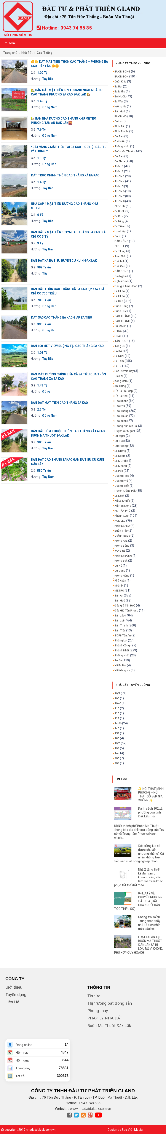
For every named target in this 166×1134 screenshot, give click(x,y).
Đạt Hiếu (120, 141)
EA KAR (119, 351)
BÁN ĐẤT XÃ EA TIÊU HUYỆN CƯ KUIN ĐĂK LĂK (64, 260)
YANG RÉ (120, 550)
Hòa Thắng (122, 411)
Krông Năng (122, 575)
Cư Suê (119, 440)
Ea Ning (119, 221)
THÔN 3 (119, 176)
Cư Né (118, 565)
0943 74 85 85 (76, 28)
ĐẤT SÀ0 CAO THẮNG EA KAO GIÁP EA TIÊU (61, 317)
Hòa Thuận (121, 415)
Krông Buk (121, 560)
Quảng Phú (121, 480)
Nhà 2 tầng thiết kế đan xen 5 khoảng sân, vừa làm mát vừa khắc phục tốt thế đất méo (138, 877)
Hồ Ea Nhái (121, 396)
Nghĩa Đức (121, 281)
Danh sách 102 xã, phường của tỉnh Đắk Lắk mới (150, 812)
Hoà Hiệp (120, 231)
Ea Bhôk (120, 211)
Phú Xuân (120, 580)
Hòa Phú (120, 406)
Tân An (119, 595)
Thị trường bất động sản (109, 1003)
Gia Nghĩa (121, 276)
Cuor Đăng (121, 445)
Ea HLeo (120, 291)
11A (117, 708)
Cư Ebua (120, 161)
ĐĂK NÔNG (121, 241)
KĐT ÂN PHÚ (123, 510)
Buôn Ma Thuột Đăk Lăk (109, 1025)
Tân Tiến (120, 630)
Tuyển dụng (15, 994)
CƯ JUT (119, 246)
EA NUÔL (120, 96)
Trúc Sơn (120, 256)
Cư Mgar (120, 435)
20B (117, 763)
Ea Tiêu (119, 226)
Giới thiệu (13, 987)
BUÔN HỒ (121, 116)
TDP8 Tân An (123, 635)
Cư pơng (120, 570)
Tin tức (93, 995)
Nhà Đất (27, 52)
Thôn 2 (119, 171)
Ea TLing (120, 251)
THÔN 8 (119, 201)
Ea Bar (118, 86)
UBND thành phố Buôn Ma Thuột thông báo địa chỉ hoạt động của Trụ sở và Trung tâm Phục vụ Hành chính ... (139, 831)
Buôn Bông (121, 306)
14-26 (118, 723)
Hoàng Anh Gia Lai (126, 425)
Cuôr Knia (120, 81)
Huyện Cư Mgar (124, 430)
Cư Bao (119, 136)
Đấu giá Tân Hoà (125, 605)
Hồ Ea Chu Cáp (124, 391)
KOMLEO (120, 520)
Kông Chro (121, 381)
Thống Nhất (122, 146)
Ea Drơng (120, 450)
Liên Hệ (12, 1001)
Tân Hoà (120, 111)
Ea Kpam (120, 455)
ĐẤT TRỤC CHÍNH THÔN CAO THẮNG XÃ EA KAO (65, 175)
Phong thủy (97, 1010)
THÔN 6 (119, 191)
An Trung (120, 386)
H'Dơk (118, 331)
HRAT (118, 336)
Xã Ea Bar (120, 665)
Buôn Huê (121, 311)
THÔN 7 (119, 196)
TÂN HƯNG (121, 341)
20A (117, 758)
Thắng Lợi (121, 640)
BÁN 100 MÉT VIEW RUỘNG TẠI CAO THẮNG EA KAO (67, 346)
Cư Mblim (120, 326)
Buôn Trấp (121, 530)
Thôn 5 (119, 186)
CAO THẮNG (122, 316)
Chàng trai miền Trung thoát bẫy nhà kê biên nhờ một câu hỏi (149, 922)
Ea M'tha (120, 91)
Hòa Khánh (121, 401)
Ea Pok (119, 470)
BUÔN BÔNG (122, 71)
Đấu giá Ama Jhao (126, 286)
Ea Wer (119, 101)
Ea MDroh (121, 460)
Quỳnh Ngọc (122, 535)
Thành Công (122, 645)
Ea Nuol (119, 356)
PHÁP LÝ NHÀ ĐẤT (104, 1018)
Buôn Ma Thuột (124, 151)
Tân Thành (121, 625)
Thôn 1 (119, 166)
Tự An (118, 660)
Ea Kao (119, 301)
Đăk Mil (119, 261)
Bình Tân (120, 126)
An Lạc (119, 121)
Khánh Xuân (122, 515)
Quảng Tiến (122, 485)
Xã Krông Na (122, 670)
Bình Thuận (122, 131)
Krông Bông (122, 545)
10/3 (117, 693)
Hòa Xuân (121, 420)
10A (117, 698)
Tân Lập (120, 615)
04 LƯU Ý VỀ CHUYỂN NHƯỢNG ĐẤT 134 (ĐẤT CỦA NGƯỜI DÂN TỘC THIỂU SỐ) (138, 901)
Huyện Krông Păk (125, 490)
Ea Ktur (119, 216)
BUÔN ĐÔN (122, 76)
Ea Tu (118, 366)
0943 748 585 (90, 1103)
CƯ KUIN (120, 206)
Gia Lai (119, 376)
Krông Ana (121, 540)
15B (117, 733)
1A (116, 753)
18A (117, 738)
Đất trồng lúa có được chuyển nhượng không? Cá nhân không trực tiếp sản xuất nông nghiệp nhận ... (139, 853)
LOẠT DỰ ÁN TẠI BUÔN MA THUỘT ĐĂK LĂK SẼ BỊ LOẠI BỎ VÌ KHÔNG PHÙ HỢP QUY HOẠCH (138, 944)
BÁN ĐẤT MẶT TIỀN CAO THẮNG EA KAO (59, 402)
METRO (119, 590)
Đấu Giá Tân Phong (126, 610)
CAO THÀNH (122, 321)
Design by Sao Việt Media (125, 1129)
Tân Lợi (119, 620)
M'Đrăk (119, 585)
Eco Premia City (124, 371)
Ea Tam (119, 361)
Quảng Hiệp (122, 475)
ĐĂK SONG (121, 271)
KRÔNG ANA (122, 525)
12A (117, 713)
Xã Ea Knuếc (122, 500)
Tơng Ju (120, 346)
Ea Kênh (119, 495)
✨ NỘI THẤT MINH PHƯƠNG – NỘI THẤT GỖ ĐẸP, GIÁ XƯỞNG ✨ (151, 794)
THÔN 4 (119, 181)
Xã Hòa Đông (123, 505)
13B (117, 718)
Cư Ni (118, 236)
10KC (118, 703)
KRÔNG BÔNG (123, 555)
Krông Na (120, 106)
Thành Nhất (122, 650)
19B (117, 748)
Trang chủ (10, 52)
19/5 (117, 743)
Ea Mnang (121, 465)
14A (117, 728)
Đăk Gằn (120, 266)
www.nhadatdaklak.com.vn (90, 1109)
